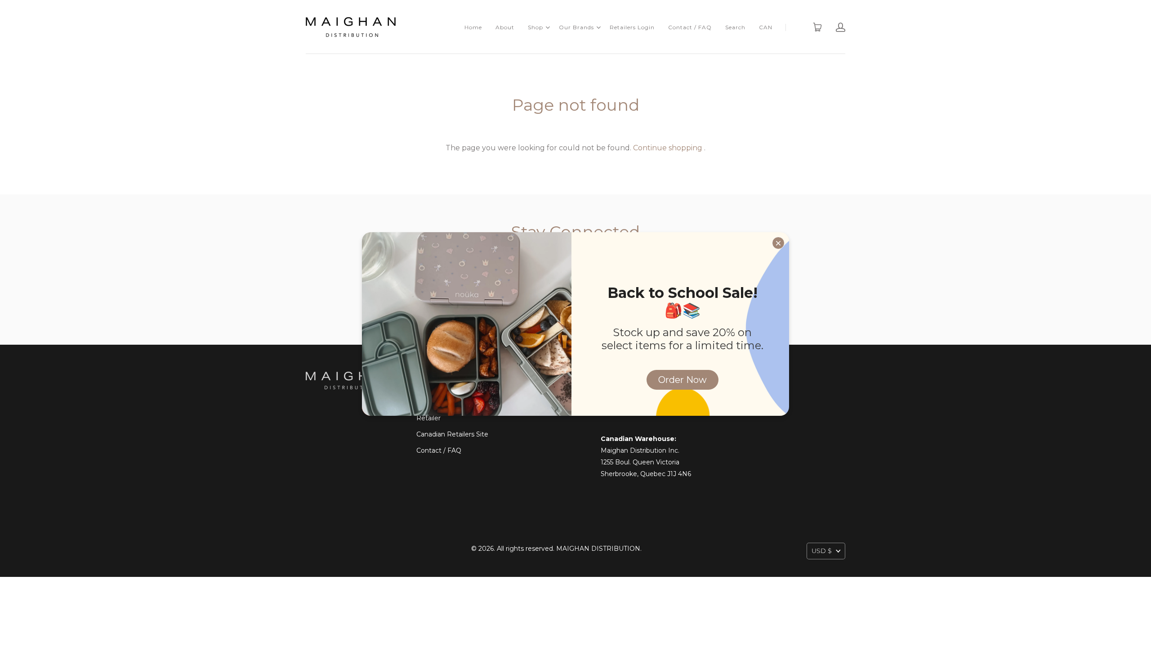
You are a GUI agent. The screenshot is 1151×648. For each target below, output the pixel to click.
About (504, 27)
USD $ (822, 551)
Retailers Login (632, 27)
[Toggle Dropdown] (547, 27)
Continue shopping (667, 148)
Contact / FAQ (690, 27)
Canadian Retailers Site (452, 434)
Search (735, 27)
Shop (535, 27)
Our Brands (576, 27)
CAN (765, 27)
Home (473, 27)
